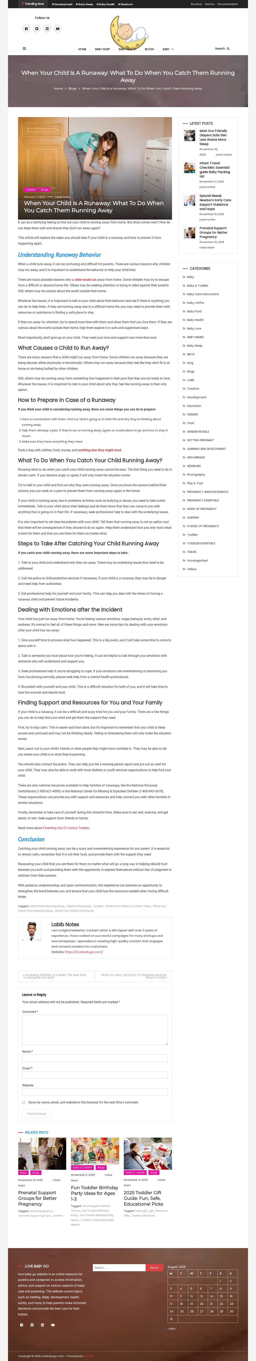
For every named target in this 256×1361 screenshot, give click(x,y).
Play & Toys (195, 483)
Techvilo (89, 1356)
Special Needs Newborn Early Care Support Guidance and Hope (215, 202)
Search (220, 49)
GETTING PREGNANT (200, 440)
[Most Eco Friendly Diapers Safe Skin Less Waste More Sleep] (190, 135)
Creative (193, 389)
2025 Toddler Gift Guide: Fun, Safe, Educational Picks (143, 1198)
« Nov (171, 1328)
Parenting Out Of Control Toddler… (67, 828)
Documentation (228, 4)
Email (27, 1068)
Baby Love (194, 329)
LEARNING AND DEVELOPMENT (206, 449)
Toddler (30, 189)
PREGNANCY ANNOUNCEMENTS (207, 492)
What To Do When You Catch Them (128, 906)
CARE (190, 380)
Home (82, 49)
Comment (30, 1012)
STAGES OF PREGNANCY (203, 526)
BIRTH (191, 354)
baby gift (141, 1211)
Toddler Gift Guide (143, 1216)
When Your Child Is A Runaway (74, 911)
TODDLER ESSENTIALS (201, 543)
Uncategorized (197, 561)
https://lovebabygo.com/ (84, 952)
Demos (210, 4)
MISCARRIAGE (196, 457)
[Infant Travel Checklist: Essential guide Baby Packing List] (190, 168)
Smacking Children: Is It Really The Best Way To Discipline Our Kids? (54, 976)
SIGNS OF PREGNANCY (202, 509)
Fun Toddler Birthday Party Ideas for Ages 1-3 (94, 1193)
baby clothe (195, 303)
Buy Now (196, 4)
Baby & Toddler (82, 1167)
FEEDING (192, 414)
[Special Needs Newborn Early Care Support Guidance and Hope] (190, 200)
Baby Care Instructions (203, 294)
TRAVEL (192, 552)
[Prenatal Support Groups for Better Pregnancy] (190, 233)
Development (63, 4)
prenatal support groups (35, 1216)
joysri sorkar (224, 154)
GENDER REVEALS (198, 432)
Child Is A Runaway (79, 906)
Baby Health (107, 4)
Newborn (127, 4)
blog (190, 363)
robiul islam (207, 247)
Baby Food (194, 311)
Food (190, 423)
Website (27, 1085)
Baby (166, 49)
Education (194, 406)
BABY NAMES (195, 337)
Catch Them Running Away (47, 906)
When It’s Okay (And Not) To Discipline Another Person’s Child (134, 976)
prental (58, 1216)
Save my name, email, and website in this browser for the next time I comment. (83, 1102)
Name (27, 1051)
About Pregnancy (41, 1211)
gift (151, 1211)
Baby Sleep (85, 4)
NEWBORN (194, 466)
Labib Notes (62, 197)
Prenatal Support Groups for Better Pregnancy (37, 1198)
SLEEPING (193, 518)
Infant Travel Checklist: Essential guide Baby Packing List (215, 170)
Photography (196, 475)
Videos (191, 569)
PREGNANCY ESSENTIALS (203, 500)
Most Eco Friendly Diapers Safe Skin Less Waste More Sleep (213, 137)
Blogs (149, 49)
